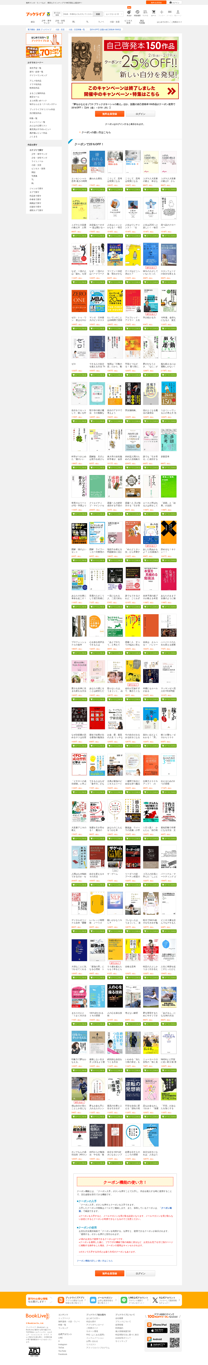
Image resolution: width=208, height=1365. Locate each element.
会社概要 (119, 1318)
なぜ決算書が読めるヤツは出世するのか (79, 737)
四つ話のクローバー (168, 226)
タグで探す (34, 191)
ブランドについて (123, 1321)
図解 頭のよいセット (79, 550)
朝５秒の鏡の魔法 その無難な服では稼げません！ (96, 414)
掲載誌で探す (35, 203)
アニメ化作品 (35, 80)
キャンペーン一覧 (37, 121)
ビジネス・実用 (38, 168)
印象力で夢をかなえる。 (79, 1060)
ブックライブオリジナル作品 (42, 109)
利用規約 (119, 1327)
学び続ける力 (149, 317)
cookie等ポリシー (123, 1337)
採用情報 (119, 1324)
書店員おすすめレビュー (40, 129)
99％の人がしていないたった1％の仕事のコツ (150, 274)
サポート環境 (92, 1331)
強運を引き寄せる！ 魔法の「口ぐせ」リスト (96, 831)
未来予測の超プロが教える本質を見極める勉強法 (150, 599)
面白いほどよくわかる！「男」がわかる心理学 (150, 737)
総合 (33, 21)
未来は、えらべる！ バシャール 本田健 (150, 644)
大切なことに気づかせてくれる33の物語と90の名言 (79, 970)
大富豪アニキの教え (79, 829)
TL (87, 21)
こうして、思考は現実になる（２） (132, 181)
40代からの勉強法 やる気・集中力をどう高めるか (96, 1155)
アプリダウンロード (95, 1324)
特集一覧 (33, 118)
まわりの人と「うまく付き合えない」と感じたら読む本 (79, 1016)
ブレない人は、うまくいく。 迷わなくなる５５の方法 (133, 923)
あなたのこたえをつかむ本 (114, 829)
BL (73, 21)
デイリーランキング (38, 75)
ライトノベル (37, 161)
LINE (60, 1337)
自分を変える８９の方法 (96, 875)
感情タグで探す (36, 210)
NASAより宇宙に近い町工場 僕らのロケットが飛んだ (168, 1063)
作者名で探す (35, 199)
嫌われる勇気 (95, 178)
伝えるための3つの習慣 (168, 782)
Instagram (62, 1344)
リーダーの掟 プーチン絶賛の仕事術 (132, 876)
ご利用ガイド (176, 22)
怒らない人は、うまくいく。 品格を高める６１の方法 (115, 692)
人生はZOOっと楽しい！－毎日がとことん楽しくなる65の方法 (150, 228)
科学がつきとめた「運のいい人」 (79, 459)
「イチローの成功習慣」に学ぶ (79, 782)
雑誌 (33, 172)
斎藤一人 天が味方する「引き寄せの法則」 (133, 505)
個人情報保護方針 (123, 1331)
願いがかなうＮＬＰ (114, 921)
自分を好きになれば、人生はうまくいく (150, 1154)
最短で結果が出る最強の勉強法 (96, 736)
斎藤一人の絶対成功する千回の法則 (114, 505)
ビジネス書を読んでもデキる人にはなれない (168, 922)
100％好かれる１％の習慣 (96, 1014)
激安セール (34, 96)
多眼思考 (165, 456)
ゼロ (74, 363)
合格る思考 (130, 966)
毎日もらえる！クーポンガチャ (43, 104)
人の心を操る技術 (114, 1014)
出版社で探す (35, 206)
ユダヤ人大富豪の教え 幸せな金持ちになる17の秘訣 (150, 182)
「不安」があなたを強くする (168, 1107)
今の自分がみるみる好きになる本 (132, 737)
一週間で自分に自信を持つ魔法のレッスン (132, 783)
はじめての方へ (163, 22)
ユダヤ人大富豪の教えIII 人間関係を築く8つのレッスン (79, 228)
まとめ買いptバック (38, 100)
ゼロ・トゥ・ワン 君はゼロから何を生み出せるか (79, 321)
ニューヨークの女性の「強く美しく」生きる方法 (150, 1063)
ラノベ (101, 21)
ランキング (63, 1327)
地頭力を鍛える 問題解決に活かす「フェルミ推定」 (115, 553)
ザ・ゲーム (112, 873)
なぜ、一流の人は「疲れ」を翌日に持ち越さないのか (79, 274)
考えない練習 (131, 1012)
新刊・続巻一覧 (36, 71)
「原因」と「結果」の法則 (168, 504)
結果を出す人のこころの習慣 (132, 1153)
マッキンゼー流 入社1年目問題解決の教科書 (168, 691)
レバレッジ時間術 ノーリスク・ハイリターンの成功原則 (96, 923)
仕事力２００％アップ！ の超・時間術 (150, 783)
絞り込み (57, 14)
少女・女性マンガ (60, 21)
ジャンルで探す (36, 188)
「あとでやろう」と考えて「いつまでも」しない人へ (114, 645)
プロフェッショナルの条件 (79, 643)
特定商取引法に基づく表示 (127, 1334)
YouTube (62, 1350)
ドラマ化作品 (35, 84)
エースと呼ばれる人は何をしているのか (150, 505)
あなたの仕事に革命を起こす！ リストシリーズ (80, 598)
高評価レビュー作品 (38, 132)
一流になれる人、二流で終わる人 (114, 598)
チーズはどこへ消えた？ (132, 272)
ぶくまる (33, 136)
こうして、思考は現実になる (114, 179)
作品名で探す (35, 195)
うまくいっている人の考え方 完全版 (168, 413)
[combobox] (78, 14)
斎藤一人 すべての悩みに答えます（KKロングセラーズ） (133, 645)
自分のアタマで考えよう (114, 411)
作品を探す (91, 1321)
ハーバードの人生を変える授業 (168, 643)
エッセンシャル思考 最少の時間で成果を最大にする (79, 182)
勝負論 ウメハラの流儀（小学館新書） (132, 830)
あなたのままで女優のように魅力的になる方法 (168, 598)
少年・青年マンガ (46, 21)
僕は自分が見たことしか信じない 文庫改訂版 (79, 1108)
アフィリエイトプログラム (98, 1347)
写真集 (34, 175)
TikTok (61, 1347)
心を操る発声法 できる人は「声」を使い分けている (97, 645)
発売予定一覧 (35, 67)
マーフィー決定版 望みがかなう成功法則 (114, 273)
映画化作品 (34, 87)
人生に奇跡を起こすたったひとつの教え (168, 969)
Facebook (62, 1354)
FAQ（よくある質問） (96, 1334)
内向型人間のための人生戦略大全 (132, 459)
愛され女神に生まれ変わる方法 (79, 689)
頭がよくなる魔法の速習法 (150, 411)
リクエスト (91, 1344)
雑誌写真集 (142, 21)
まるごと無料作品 (37, 93)
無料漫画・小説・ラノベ (69, 1321)
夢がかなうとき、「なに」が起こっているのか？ (150, 367)
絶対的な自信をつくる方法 (114, 1060)
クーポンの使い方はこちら (96, 132)
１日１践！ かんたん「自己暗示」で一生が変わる (150, 831)
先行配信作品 (35, 113)
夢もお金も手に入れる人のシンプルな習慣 (96, 1108)
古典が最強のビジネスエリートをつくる (114, 783)
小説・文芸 (115, 21)
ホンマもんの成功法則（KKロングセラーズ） (79, 1154)
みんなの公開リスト (38, 125)
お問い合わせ (92, 1341)
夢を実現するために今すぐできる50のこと (150, 1015)
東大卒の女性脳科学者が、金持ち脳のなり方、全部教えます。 (114, 460)
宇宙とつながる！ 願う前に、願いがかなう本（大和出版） (133, 367)
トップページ (64, 1318)
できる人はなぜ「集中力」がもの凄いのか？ (96, 783)
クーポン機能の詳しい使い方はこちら (95, 1260)
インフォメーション (95, 1337)
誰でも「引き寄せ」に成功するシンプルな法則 (150, 459)
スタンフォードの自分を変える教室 (168, 273)
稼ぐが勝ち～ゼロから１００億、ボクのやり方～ (168, 738)
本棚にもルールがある (150, 689)
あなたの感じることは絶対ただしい (96, 691)
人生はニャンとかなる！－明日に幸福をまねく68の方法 (114, 228)
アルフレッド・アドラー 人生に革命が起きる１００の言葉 (132, 321)
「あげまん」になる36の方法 (168, 1014)
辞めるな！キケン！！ (168, 550)
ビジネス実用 (128, 21)
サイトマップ (121, 1341)
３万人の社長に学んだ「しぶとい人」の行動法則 (150, 877)
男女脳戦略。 (131, 410)
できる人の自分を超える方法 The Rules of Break (97, 366)
